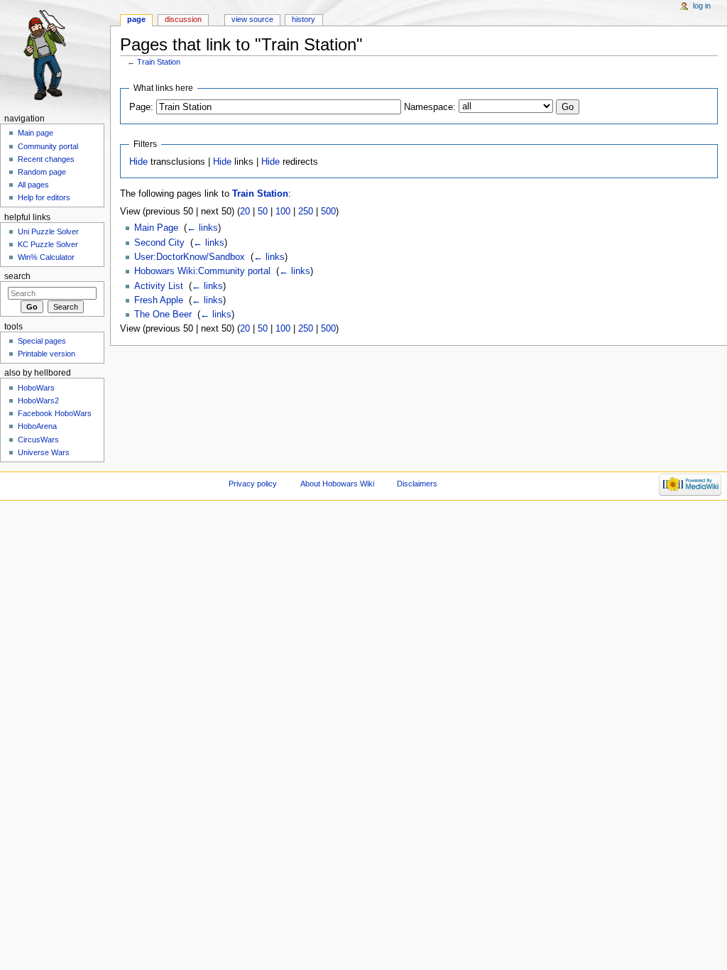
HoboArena (37, 426)
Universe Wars (44, 452)
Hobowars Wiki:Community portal (202, 271)
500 (328, 212)
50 (263, 212)
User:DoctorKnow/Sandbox (189, 257)
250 (305, 212)
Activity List (158, 286)
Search (17, 276)
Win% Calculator (46, 257)
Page (136, 19)
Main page (35, 133)
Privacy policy (253, 483)
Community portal (48, 146)
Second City (159, 243)
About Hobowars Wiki (337, 483)
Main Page (156, 228)
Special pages (42, 341)
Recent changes (46, 159)
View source (252, 19)
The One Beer (163, 315)
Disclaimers (417, 483)
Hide (138, 162)
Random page (42, 172)
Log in (702, 5)
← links (202, 228)
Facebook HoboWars (55, 413)
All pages (33, 184)
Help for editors (44, 197)
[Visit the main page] (55, 55)
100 (282, 212)
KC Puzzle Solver (48, 244)
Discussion (183, 19)
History (303, 19)
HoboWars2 (38, 400)
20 (245, 212)
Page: (141, 107)
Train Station (158, 62)
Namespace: (430, 107)
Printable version (46, 353)
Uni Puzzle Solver (48, 231)
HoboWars (36, 387)
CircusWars (38, 439)
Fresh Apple (158, 300)
